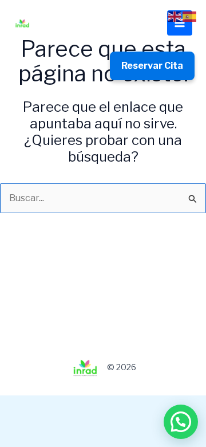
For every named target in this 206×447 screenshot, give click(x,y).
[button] (181, 422)
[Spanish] (190, 15)
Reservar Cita (152, 65)
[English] (175, 15)
